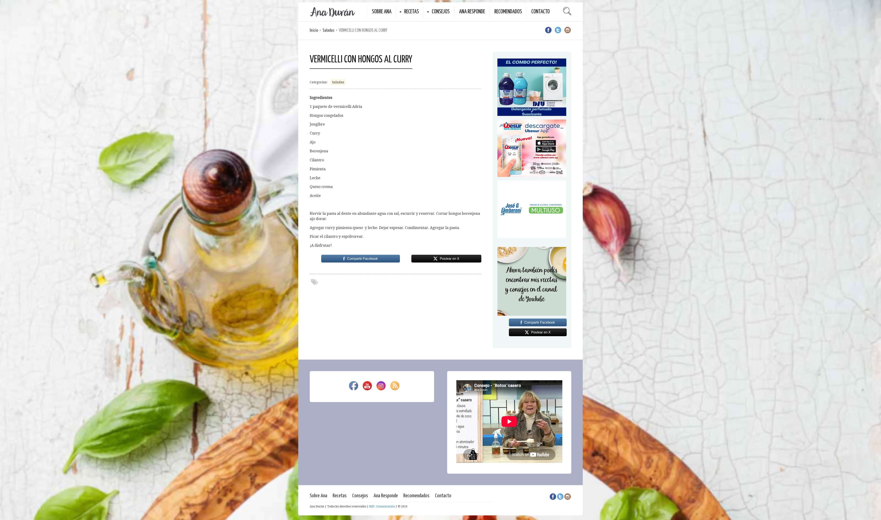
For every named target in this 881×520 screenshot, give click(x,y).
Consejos (441, 11)
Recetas (411, 11)
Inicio (314, 30)
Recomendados (508, 11)
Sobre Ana (381, 11)
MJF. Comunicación (382, 506)
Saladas (328, 30)
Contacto (540, 11)
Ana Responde (472, 11)
